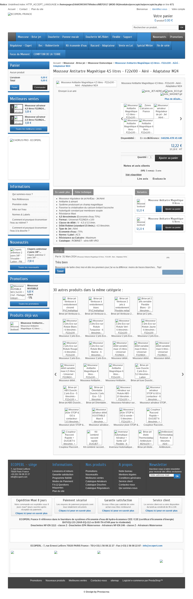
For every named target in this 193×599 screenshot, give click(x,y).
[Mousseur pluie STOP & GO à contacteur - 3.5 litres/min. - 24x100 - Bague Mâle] (72, 415)
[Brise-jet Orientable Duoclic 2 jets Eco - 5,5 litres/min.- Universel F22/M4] (96, 393)
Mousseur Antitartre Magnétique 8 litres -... (165, 202)
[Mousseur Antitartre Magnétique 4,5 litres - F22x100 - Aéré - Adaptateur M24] (14, 326)
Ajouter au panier (173, 209)
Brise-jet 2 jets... (145, 313)
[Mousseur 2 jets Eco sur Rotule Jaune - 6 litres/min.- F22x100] (148, 326)
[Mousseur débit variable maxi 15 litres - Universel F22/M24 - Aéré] (120, 348)
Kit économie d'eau (76, 45)
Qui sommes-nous (128, 488)
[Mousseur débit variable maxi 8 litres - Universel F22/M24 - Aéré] (141, 348)
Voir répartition (134, 174)
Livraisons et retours (62, 471)
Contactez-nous (127, 484)
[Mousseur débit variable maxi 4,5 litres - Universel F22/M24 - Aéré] (67, 370)
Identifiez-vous (159, 9)
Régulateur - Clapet (21, 45)
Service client (125, 481)
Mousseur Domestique (100, 63)
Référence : (154, 138)
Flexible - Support (122, 37)
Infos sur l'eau (19, 209)
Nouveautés (159, 37)
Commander (40, 87)
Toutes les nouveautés (28, 267)
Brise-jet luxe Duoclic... (142, 380)
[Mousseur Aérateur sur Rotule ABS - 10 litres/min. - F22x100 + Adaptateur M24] (123, 393)
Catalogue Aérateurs (96, 481)
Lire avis (142, 178)
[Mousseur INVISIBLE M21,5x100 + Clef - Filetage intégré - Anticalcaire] (17, 292)
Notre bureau (125, 471)
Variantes (142, 192)
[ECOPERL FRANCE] (20, 14)
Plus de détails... (173, 99)
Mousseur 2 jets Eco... (70, 336)
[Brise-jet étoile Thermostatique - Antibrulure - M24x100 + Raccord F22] (145, 437)
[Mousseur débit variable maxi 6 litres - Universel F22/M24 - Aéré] (162, 348)
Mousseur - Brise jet (29, 37)
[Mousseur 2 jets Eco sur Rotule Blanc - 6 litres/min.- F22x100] (70, 326)
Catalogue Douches (96, 484)
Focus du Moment (20, 54)
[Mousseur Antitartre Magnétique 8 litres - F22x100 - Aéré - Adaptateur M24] (131, 126)
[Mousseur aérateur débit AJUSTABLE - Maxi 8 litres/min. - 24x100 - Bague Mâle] (99, 415)
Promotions (176, 37)
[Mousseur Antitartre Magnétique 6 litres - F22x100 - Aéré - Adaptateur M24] (146, 126)
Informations (20, 186)
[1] (124, 170)
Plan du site (58, 491)
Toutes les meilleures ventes (29, 129)
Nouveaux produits (55, 580)
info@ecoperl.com (152, 545)
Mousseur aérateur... (99, 425)
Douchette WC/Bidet (97, 37)
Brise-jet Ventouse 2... (122, 313)
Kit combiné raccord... (94, 447)
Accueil (57, 63)
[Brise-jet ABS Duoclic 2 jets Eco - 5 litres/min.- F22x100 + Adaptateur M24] (70, 393)
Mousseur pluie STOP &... (72, 425)
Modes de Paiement (62, 481)
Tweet (60, 271)
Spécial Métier (145, 45)
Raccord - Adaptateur (103, 45)
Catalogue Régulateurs (98, 488)
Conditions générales (130, 478)
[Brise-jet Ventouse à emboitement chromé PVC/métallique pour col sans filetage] (70, 304)
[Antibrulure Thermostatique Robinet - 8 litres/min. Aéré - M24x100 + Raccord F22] (165, 437)
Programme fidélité (62, 478)
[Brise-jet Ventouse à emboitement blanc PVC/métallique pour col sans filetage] (96, 304)
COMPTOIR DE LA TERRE (47, 54)
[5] (138, 170)
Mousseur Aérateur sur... (123, 402)
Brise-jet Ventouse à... (70, 313)
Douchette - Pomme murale (63, 37)
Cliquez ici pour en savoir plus (31, 513)
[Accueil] (12, 37)
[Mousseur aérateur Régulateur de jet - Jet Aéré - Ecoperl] (161, 111)
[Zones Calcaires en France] (146, 111)
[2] (127, 170)
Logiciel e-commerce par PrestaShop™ (143, 580)
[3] (131, 170)
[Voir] (159, 209)
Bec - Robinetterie (49, 45)
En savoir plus (62, 192)
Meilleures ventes (24, 98)
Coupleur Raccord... (154, 425)
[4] (134, 170)
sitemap (115, 580)
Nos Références (20, 199)
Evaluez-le (159, 178)
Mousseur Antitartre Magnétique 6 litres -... (165, 220)
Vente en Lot (126, 45)
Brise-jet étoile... (146, 447)
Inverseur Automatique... (121, 447)
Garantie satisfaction (62, 474)
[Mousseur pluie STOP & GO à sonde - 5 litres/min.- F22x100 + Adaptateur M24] (126, 415)
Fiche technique (83, 192)
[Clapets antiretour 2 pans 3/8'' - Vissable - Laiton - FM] (17, 255)
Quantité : (142, 157)
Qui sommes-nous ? (22, 194)
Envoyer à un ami (67, 91)
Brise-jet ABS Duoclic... (70, 402)
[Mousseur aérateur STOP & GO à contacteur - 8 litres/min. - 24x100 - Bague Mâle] (153, 393)
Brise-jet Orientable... (97, 402)
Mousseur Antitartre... (32, 323)
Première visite (20, 204)
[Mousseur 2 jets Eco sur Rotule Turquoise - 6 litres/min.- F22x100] (96, 326)
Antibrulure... (165, 447)
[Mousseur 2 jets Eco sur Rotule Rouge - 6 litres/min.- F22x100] (70, 348)
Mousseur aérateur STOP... (153, 402)
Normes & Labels (21, 214)
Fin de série (163, 45)
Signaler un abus (172, 272)
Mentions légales (127, 474)
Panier (15, 65)
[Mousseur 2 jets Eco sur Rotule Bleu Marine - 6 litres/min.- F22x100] (96, 348)
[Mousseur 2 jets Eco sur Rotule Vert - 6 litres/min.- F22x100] (122, 326)
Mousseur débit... (120, 358)
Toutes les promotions (29, 304)
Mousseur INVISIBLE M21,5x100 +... (35, 288)
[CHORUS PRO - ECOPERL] (28, 158)
